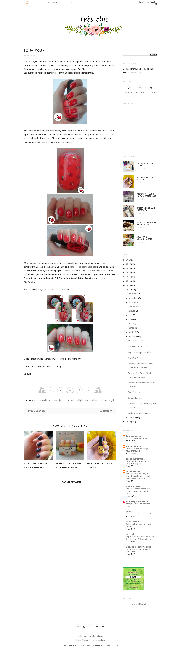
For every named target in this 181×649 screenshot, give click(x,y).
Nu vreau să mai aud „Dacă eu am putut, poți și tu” (139, 462)
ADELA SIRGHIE (133, 446)
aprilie (131, 327)
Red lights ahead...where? (87, 400)
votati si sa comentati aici (83, 266)
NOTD (54, 400)
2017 (128, 272)
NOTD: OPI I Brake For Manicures (36, 465)
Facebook (140, 92)
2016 (128, 276)
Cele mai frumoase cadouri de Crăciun (139, 525)
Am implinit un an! (136, 340)
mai (130, 323)
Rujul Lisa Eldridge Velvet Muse (146, 224)
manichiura (45, 400)
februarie (133, 336)
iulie (130, 315)
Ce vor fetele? (133, 521)
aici (32, 281)
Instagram (128, 92)
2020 (128, 259)
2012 (128, 421)
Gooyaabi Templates (111, 645)
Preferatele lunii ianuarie (139, 413)
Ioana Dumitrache (135, 458)
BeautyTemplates (83, 645)
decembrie (133, 293)
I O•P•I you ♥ (134, 392)
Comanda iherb (135, 398)
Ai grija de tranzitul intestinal (138, 503)
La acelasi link (69, 270)
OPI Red (70, 400)
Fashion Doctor (133, 471)
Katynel (130, 534)
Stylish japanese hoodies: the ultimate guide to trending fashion (138, 491)
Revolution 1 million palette (144, 238)
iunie (131, 319)
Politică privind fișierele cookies (90, 640)
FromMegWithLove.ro (137, 501)
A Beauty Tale (133, 486)
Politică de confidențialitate (90, 636)
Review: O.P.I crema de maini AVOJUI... (69, 465)
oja (59, 400)
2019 (128, 264)
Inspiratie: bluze (135, 346)
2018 (128, 268)
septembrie (134, 306)
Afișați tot (153, 559)
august (132, 310)
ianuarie (132, 417)
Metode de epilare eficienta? (138, 514)
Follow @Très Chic (140, 604)
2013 (128, 289)
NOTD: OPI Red (135, 357)
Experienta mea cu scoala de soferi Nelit (138, 550)
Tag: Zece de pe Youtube (139, 352)
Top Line (60, 358)
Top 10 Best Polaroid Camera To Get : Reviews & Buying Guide (140, 537)
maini (36, 400)
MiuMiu (129, 511)
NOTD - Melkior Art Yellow (100, 465)
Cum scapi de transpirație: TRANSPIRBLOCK (137, 449)
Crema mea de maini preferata (146, 209)
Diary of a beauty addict (138, 547)
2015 (128, 281)
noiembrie (133, 298)
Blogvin (151, 92)
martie (132, 332)
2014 (128, 285)
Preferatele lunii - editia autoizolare (146, 195)
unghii (111, 400)
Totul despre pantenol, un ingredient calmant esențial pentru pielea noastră (138, 476)
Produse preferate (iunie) (146, 164)
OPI (63, 400)
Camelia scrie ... (134, 436)
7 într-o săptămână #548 (136, 438)
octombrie (133, 302)
